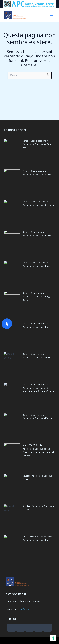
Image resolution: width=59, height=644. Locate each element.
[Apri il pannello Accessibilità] (7, 323)
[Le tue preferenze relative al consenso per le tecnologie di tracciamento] (53, 638)
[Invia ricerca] (48, 73)
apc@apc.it (25, 608)
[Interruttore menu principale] (51, 15)
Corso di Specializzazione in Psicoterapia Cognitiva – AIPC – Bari (36, 144)
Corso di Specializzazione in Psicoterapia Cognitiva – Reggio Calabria (37, 296)
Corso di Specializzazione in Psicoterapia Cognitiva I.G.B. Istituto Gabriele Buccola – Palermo (38, 388)
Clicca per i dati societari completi (24, 600)
